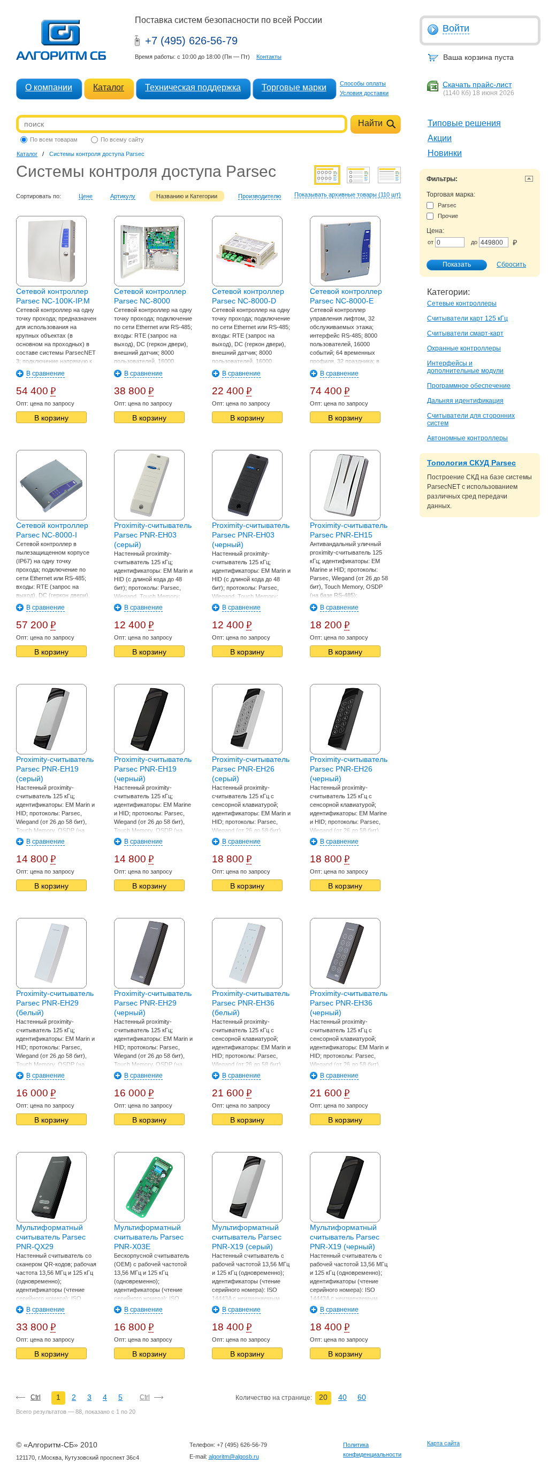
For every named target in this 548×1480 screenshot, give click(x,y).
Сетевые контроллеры (462, 303)
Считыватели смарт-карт (465, 333)
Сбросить (511, 264)
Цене (86, 196)
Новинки (445, 153)
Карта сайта (443, 1443)
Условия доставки (364, 93)
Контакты (268, 56)
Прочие (448, 216)
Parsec (447, 205)
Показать (457, 264)
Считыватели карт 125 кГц (467, 318)
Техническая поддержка (193, 87)
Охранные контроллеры (464, 348)
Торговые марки (294, 87)
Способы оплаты (363, 83)
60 (361, 1397)
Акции (440, 138)
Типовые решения (464, 123)
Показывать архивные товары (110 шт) (347, 194)
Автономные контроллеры (467, 438)
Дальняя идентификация (465, 400)
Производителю (259, 196)
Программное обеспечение (469, 386)
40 (342, 1397)
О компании (48, 87)
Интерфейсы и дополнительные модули (465, 367)
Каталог (108, 87)
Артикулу (122, 196)
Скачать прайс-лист (477, 84)
